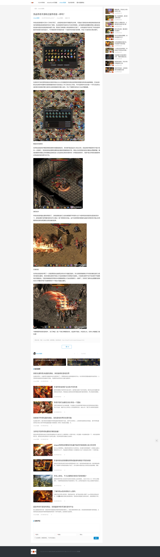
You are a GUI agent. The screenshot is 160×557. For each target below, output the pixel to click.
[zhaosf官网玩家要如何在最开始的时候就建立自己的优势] (42, 450)
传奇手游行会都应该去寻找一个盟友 (67, 402)
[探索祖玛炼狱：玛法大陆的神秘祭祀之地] (109, 61)
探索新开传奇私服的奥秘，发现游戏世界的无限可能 (52, 418)
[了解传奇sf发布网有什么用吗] (42, 496)
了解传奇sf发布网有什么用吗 (64, 491)
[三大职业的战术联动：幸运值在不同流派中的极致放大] (109, 48)
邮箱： (59, 534)
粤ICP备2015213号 (66, 551)
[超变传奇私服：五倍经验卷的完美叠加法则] (109, 68)
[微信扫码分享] (88, 353)
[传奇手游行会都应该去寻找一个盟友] (42, 407)
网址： (81, 534)
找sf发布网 (71, 2)
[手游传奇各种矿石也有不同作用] (42, 392)
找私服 (78, 551)
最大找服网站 (80, 2)
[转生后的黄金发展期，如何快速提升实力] (109, 35)
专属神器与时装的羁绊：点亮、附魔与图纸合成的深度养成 (121, 56)
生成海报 (83, 353)
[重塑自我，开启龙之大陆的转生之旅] (109, 9)
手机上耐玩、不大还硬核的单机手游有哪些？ (70, 476)
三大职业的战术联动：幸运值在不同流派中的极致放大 (121, 50)
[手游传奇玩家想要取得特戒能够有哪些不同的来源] (42, 465)
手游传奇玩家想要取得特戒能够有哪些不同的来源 (72, 461)
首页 (36, 8)
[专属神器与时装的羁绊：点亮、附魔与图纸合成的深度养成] (109, 55)
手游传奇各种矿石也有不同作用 (65, 387)
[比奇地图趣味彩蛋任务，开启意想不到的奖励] (109, 42)
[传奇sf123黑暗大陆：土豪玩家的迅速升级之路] (109, 22)
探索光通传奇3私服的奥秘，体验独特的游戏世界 (51, 373)
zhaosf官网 (63, 2)
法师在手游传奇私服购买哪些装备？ (46, 432)
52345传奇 (41, 2)
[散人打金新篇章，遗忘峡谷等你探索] (109, 16)
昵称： (37, 534)
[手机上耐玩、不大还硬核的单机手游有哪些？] (42, 481)
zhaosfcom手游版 (52, 2)
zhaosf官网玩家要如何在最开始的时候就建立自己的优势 (75, 445)
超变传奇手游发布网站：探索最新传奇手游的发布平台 (53, 507)
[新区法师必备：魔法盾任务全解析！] (109, 29)
